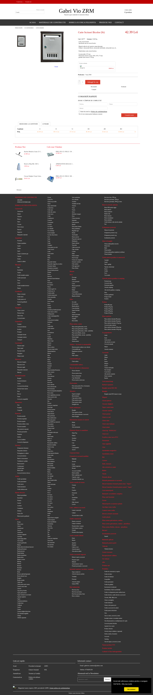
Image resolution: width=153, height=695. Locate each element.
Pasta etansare (50, 376)
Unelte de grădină (108, 584)
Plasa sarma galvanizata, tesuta (79, 326)
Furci (105, 273)
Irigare (19, 304)
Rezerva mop (50, 447)
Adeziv (19, 526)
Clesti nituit (106, 427)
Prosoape (74, 277)
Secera (49, 490)
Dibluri (73, 435)
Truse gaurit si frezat (77, 412)
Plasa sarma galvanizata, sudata (79, 328)
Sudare (19, 259)
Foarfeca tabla (50, 293)
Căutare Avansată (34, 670)
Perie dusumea (51, 388)
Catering (106, 639)
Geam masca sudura (52, 312)
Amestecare (20, 211)
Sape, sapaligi (107, 264)
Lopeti (106, 262)
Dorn (73, 216)
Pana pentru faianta (76, 226)
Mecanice (18, 265)
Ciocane (19, 224)
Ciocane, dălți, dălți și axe (110, 597)
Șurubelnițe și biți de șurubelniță (112, 589)
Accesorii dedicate (21, 326)
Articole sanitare (76, 582)
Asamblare (18, 238)
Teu (48, 532)
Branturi (74, 279)
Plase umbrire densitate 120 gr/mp (112, 323)
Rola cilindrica (51, 461)
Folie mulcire (75, 264)
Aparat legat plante (21, 538)
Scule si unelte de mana (77, 482)
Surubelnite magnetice (109, 450)
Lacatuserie (18, 343)
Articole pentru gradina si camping (113, 278)
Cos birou (49, 226)
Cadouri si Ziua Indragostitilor (112, 651)
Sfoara (49, 505)
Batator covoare (21, 559)
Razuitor (49, 440)
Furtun (49, 305)
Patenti (19, 288)
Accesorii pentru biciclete (110, 623)
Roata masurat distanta (52, 453)
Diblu (48, 257)
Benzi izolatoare (108, 211)
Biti (103, 457)
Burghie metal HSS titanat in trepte (112, 394)
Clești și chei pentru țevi (110, 605)
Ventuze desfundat (108, 367)
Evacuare (74, 579)
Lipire (18, 251)
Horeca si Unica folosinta (82, 22)
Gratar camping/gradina (53, 316)
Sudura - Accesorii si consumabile (80, 344)
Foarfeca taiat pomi (52, 295)
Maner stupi (50, 341)
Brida (18, 572)
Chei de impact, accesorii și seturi (112, 641)
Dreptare (74, 545)
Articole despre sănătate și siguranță (113, 631)
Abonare (18, 190)
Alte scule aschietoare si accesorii (80, 414)
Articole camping (108, 287)
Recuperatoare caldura (109, 555)
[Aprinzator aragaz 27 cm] (50, 166)
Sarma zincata (75, 341)
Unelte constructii (75, 519)
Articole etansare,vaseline (78, 574)
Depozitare (18, 402)
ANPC (46, 666)
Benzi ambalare (108, 220)
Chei (18, 267)
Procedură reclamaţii (35, 666)
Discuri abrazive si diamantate (79, 368)
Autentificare (17, 673)
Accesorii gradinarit (22, 302)
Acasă (14, 666)
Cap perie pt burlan (22, 590)
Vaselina (74, 201)
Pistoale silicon (106, 477)
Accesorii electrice (21, 456)
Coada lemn (50, 208)
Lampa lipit (50, 326)
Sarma (49, 482)
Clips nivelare (75, 249)
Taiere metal (20, 348)
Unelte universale (21, 278)
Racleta (49, 434)
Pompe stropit (107, 296)
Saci (105, 224)
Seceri (105, 269)
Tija (48, 534)
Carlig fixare (20, 603)
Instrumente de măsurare (110, 587)
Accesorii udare (108, 283)
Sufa (48, 515)
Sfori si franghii (107, 241)
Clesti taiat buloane (108, 424)
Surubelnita (50, 524)
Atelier (17, 476)
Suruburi (74, 438)
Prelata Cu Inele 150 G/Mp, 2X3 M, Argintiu (65, 151)
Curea (73, 283)
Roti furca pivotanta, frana (78, 594)
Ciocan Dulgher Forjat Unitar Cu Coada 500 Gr (33, 176)
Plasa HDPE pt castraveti (53, 422)
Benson (72, 271)
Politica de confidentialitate (99, 111)
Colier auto (50, 210)
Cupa (48, 241)
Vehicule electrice (108, 549)
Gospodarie (18, 321)
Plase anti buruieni (108, 497)
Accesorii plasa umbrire (110, 325)
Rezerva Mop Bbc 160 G (31, 164)
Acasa (32, 22)
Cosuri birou (107, 372)
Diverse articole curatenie (110, 514)
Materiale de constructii (52, 22)
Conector (49, 220)
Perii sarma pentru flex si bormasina (81, 386)
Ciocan (49, 197)
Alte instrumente (76, 427)
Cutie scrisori (50, 249)
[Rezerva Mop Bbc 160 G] (18, 166)
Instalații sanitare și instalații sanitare (113, 618)
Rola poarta (50, 463)
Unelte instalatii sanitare (23, 275)
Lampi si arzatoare (76, 523)
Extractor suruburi (76, 262)
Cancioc (19, 588)
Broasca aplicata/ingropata (23, 574)
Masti (73, 353)
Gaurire (19, 503)
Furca (48, 303)
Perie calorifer (50, 384)
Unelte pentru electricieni (110, 610)
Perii (18, 391)
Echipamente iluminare (22, 448)
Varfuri (19, 272)
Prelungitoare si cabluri (23, 453)
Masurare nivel (21, 364)
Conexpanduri (75, 447)
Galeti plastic (106, 517)
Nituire (19, 248)
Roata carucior (75, 237)
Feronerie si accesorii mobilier (79, 456)
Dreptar (49, 272)
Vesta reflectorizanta (77, 294)
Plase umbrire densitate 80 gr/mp (112, 319)
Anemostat (20, 532)
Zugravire (19, 232)
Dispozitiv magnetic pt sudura (54, 264)
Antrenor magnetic (21, 534)
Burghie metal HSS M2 (109, 388)
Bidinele (74, 562)
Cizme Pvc (50, 199)
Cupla (48, 243)
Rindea (73, 224)
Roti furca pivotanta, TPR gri (111, 199)
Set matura (50, 497)
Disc (48, 260)
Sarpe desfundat (51, 484)
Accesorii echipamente (22, 442)
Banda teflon (20, 557)
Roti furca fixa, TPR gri (110, 197)
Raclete (106, 378)
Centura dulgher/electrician (23, 611)
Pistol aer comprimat (52, 405)
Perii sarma (73, 383)
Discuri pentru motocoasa (78, 380)
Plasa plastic (50, 424)
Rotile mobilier (75, 473)
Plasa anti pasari (51, 420)
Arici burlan (20, 540)
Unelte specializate (21, 479)
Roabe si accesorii (76, 521)
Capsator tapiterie (21, 597)
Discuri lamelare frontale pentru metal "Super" (117, 487)
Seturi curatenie (108, 376)
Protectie (18, 413)
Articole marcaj (75, 549)
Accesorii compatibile (22, 399)
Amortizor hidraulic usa (78, 479)
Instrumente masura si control (79, 420)
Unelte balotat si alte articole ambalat (113, 222)
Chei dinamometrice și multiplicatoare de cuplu (115, 621)
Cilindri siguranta (76, 466)
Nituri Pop (74, 433)
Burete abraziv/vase (22, 576)
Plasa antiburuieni (51, 418)
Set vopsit (49, 503)
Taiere (18, 221)
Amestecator (20, 528)
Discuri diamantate (76, 376)
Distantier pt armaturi (52, 268)
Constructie (18, 208)
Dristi (73, 538)
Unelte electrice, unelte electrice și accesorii (114, 595)
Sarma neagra (75, 337)
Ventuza (74, 205)
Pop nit (49, 430)
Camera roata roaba (22, 586)
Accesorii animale (108, 344)
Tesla (48, 530)
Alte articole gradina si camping (112, 290)
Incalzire (19, 329)
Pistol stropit (75, 257)
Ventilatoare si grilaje (22, 461)
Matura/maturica (51, 351)
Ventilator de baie (76, 203)
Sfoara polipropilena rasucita (111, 244)
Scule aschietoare (75, 407)
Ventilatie (74, 576)
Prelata (104, 302)
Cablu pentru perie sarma (23, 584)
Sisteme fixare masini (22, 388)
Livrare (45, 124)
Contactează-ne (17, 677)
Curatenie (105, 352)
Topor (48, 536)
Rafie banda (50, 436)
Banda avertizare (76, 296)
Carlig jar (19, 605)
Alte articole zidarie (76, 551)
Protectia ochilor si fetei (23, 424)
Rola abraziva (50, 459)
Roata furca (50, 451)
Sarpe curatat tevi (76, 572)
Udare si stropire (21, 294)
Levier (49, 334)
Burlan (73, 233)
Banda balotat (20, 553)
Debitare (19, 511)
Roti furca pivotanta (77, 592)
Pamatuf (49, 366)
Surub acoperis (51, 519)
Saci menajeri (107, 370)
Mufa (48, 359)
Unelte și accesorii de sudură (111, 608)
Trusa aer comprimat (52, 538)
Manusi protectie (76, 285)
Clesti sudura (75, 361)
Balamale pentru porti (109, 543)
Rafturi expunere (107, 384)
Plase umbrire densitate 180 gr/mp (112, 327)
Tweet (56, 66)
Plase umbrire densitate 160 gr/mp (112, 329)
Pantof (49, 368)
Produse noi (106, 565)
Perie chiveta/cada (51, 386)
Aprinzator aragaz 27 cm (65, 164)
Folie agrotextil (75, 266)
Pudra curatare (75, 255)
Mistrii (73, 540)
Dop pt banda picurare (52, 270)
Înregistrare (16, 670)
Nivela (49, 361)
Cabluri (74, 513)
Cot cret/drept (50, 230)
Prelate (19, 522)
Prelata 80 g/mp (108, 304)
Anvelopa (19, 536)
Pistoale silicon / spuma (77, 526)
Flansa (49, 287)
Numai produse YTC (108, 645)
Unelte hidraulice (108, 602)
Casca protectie (75, 281)
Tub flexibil (75, 235)
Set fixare (49, 494)
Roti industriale (75, 587)
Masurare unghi (21, 367)
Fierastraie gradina (108, 285)
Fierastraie (74, 493)
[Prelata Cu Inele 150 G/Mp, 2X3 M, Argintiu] (50, 154)
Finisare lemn (20, 313)
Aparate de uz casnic (109, 626)
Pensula (49, 380)
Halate (73, 290)
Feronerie (19, 240)
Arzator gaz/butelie (22, 543)
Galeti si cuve (75, 547)
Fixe (18, 405)
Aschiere (19, 505)
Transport (19, 339)
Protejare (19, 332)
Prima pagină (18, 27)
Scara (48, 486)
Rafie (105, 248)
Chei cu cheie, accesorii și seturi (112, 615)
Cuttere (73, 499)
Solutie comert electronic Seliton (76, 693)
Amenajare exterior (22, 337)
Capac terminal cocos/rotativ (24, 595)
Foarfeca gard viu (51, 289)
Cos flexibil (50, 228)
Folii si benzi (20, 227)
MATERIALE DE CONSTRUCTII (26, 197)
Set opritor (50, 499)
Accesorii (106, 636)
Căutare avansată (40, 9)
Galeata (49, 307)
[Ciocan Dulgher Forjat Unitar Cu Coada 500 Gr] (18, 179)
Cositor (74, 251)
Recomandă (94, 86)
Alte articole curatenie (109, 374)
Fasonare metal (21, 351)
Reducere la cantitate (28, 124)
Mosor (49, 357)
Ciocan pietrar (106, 400)
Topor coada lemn (108, 407)
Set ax (48, 492)
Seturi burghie (75, 416)
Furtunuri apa (107, 281)
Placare (19, 219)
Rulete (73, 422)
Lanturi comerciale (76, 510)
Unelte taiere (20, 296)
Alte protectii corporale (23, 429)
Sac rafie (49, 478)
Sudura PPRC (75, 584)
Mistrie (49, 353)
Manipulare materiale (22, 234)
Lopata (49, 336)
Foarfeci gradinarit (108, 294)
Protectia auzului (21, 416)
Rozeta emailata (51, 467)
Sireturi (74, 288)
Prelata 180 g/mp (108, 311)
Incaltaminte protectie (109, 238)
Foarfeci (74, 490)
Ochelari (49, 363)
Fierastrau (49, 282)
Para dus (49, 374)
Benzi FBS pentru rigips (110, 207)
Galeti (105, 335)
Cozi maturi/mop (107, 381)
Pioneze (49, 403)
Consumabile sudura (76, 364)
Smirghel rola (75, 404)
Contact (119, 22)
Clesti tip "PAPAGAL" (109, 430)
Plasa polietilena (76, 228)
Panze (18, 396)
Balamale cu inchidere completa (112, 494)
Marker (49, 345)
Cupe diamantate (76, 378)
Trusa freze (50, 540)
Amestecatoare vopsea (77, 564)
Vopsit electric (50, 413)
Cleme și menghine (109, 600)
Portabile (19, 407)
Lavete (106, 365)
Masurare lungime (21, 362)
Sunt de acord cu (93, 111)
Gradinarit (18, 291)
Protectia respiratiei (22, 418)
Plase (105, 292)
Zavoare (74, 461)
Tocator (74, 312)
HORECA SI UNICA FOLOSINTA (26, 205)
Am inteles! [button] (131, 689)
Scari (105, 338)
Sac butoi (49, 474)
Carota (19, 607)
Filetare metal (20, 356)
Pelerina (49, 378)
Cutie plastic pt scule (52, 247)
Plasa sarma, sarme (76, 324)
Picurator (49, 399)
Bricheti (19, 570)
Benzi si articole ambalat (110, 205)
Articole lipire (20, 468)
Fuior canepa (50, 301)
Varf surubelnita (76, 197)
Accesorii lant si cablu (77, 515)
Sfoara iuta (107, 246)
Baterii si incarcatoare (22, 458)
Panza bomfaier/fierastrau (53, 370)
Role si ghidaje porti (77, 475)
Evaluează (123, 86)
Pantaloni (19, 434)
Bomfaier (19, 567)
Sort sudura (50, 507)
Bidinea (19, 563)
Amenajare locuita (21, 334)
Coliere (73, 445)
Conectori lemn (74, 453)
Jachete (19, 437)
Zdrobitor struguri (76, 214)
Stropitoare (50, 511)
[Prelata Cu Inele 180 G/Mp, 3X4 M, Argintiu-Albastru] (50, 179)
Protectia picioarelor (22, 431)
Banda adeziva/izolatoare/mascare (25, 547)
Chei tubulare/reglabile (22, 613)
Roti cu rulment (76, 596)
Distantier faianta (51, 266)
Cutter (48, 251)
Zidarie (19, 214)
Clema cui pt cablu (52, 201)
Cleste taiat (105, 420)
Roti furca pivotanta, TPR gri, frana (113, 201)
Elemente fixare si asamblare (79, 430)
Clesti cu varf (106, 417)
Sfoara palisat (107, 250)
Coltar (48, 216)
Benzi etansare (107, 216)
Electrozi (49, 276)
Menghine (19, 353)
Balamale (74, 459)
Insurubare (20, 498)
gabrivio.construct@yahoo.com (93, 665)
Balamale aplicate (107, 539)
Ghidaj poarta (50, 314)
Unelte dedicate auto (22, 489)
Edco (71, 299)
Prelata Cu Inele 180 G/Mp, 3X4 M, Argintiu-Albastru (65, 176)
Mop (48, 355)
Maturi (106, 346)
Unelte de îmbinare (109, 576)
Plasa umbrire (106, 316)
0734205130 (89, 669)
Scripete (49, 488)
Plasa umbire (50, 426)
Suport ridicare (75, 243)
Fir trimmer (50, 284)
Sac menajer (50, 476)
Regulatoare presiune (77, 351)
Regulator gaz (75, 230)
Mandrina (49, 339)
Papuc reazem (50, 372)
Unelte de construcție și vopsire (112, 571)
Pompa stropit (50, 428)
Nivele (73, 425)
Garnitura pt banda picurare (54, 309)
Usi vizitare (105, 559)
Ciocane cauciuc (107, 410)
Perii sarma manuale (77, 388)
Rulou (48, 472)
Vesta (73, 208)
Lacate (73, 464)
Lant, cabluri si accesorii (77, 507)
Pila (48, 401)
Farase (106, 361)
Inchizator (49, 322)
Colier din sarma (51, 212)
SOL (45, 670)
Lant (48, 330)
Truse (18, 280)
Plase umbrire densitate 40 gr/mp (112, 321)
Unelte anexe (20, 484)
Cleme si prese (20, 310)
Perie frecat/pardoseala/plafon (54, 391)
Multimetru (74, 241)
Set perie (49, 501)
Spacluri (74, 543)
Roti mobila (50, 465)
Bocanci (19, 565)
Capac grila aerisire (22, 592)
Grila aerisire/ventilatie (52, 320)
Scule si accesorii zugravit (78, 554)
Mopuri (106, 363)
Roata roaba (50, 455)
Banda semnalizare (21, 555)
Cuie (48, 237)
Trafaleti (74, 318)
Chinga (19, 615)
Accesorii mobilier (76, 471)
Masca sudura (50, 347)
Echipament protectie (109, 227)
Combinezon (50, 218)
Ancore (74, 449)
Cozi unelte (107, 275)
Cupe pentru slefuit (76, 398)
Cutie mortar (50, 253)
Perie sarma (50, 393)
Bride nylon (20, 470)
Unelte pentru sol (21, 299)
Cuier (48, 239)
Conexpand (50, 222)
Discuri (19, 394)
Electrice (18, 445)
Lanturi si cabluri (21, 261)
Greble (106, 271)
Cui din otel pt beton (52, 235)
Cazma (19, 609)
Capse (18, 599)
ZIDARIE (19, 200)
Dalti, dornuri (75, 502)
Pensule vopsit (75, 559)
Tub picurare (50, 544)
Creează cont (28, 2)
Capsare (19, 256)
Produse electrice (108, 628)
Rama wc (49, 438)
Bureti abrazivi (75, 396)
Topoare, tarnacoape (109, 267)
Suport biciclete (76, 310)
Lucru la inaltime (21, 439)
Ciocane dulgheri (107, 404)
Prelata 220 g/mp (108, 313)
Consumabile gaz (76, 349)
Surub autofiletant (51, 522)
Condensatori (20, 466)
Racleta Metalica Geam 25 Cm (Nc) (33, 151)
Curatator (49, 245)
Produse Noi (105, 22)
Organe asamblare (21, 243)
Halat (73, 253)
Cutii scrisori (40, 27)
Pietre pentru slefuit (76, 402)
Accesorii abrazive (21, 381)
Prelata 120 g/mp (108, 307)
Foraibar (49, 299)
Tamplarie (18, 308)
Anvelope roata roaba (109, 507)
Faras (48, 280)
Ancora (19, 530)
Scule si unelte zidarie (76, 535)
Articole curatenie (108, 349)
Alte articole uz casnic (109, 342)
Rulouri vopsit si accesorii (78, 557)
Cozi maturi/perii (107, 490)
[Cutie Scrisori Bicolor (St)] (52, 62)
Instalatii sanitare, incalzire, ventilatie (82, 569)
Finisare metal (20, 345)
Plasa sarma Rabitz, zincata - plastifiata (81, 335)
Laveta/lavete (50, 332)
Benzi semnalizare (108, 218)
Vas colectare (75, 199)
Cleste (48, 203)
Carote (19, 383)
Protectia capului (21, 421)
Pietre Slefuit (75, 268)
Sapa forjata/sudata (52, 480)
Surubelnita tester (108, 454)
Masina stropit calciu (52, 349)
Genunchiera (75, 292)
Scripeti (74, 530)
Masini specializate (22, 495)
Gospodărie (107, 579)
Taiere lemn (20, 315)
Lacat (48, 324)
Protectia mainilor (21, 426)
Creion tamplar (51, 233)
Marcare (19, 372)
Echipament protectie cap (110, 235)
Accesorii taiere (21, 318)
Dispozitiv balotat (51, 262)
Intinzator (74, 220)
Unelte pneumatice (21, 481)
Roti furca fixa (75, 590)
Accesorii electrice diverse (23, 473)
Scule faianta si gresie (77, 528)
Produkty (105, 569)
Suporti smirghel (76, 394)
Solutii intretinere (21, 486)
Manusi (49, 343)
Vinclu (73, 210)
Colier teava (50, 214)
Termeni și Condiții (34, 673)
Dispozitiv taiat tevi (76, 239)
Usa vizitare (50, 546)
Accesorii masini (20, 375)
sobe (103, 562)
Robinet (49, 457)
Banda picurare (21, 551)
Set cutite (74, 302)
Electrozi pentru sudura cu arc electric (81, 347)
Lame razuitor (50, 328)
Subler (49, 513)
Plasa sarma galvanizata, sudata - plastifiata (82, 331)
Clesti (18, 283)
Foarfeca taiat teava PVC (110, 437)
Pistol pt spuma (51, 409)
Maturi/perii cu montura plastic (112, 504)
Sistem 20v (20, 513)
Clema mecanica (76, 218)
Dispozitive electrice (22, 450)
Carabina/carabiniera (22, 601)
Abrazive (19, 216)
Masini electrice (20, 492)
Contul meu (19, 2)
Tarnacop (49, 526)
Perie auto (49, 382)
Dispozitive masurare (22, 370)
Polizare (19, 500)
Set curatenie (75, 304)
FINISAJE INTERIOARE (23, 202)
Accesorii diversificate (22, 386)
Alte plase (74, 339)
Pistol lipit (49, 407)
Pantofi (106, 536)
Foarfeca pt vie (51, 291)
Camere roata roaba (108, 510)
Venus (17, 519)
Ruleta (49, 470)
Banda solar (107, 213)
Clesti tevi (105, 434)
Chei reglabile (106, 444)
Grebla (49, 318)
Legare (19, 246)
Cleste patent (106, 414)
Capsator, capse (76, 477)
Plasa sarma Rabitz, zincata (78, 333)
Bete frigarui (75, 316)
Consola (49, 224)
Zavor (73, 212)
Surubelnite (20, 270)
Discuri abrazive (76, 370)
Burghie (19, 378)
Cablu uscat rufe (76, 247)
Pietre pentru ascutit (77, 400)
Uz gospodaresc (29, 27)
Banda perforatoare (22, 549)
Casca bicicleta (75, 308)
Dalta (48, 255)
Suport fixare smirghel (52, 517)
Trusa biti (74, 245)
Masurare (18, 359)
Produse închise (107, 648)
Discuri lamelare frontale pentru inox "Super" (117, 484)
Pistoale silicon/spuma (77, 532)
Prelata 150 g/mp (108, 309)
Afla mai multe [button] (127, 684)
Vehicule (105, 546)
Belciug (19, 561)
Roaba (49, 449)
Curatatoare (20, 508)
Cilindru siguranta (21, 617)
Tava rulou (50, 528)
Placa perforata (51, 415)
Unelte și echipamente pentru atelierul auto (114, 592)
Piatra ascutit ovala (52, 397)
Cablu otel (19, 582)
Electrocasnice (20, 463)
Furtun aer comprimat (77, 260)
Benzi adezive (107, 209)
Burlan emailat (20, 580)
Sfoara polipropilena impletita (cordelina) (114, 252)
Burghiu (19, 578)
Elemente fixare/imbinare (53, 278)
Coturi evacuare (107, 552)
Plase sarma (20, 524)
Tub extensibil (50, 542)
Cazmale (106, 260)
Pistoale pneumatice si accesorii (79, 566)
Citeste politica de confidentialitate (59, 688)
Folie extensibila (51, 297)
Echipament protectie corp (110, 232)
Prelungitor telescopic (52, 432)
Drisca (49, 274)
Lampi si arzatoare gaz (22, 253)
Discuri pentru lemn (77, 373)
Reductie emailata (51, 445)
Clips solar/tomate (51, 205)
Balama (19, 545)
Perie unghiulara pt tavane (53, 395)
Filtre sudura (75, 355)
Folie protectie (75, 222)
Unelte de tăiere (108, 574)
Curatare (19, 324)
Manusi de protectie (109, 230)
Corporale (19, 410)
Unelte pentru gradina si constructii (113, 257)
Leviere (74, 504)
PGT (71, 275)
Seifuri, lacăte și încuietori (110, 634)
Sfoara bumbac (108, 254)
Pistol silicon (50, 411)
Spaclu (49, 509)
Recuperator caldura (52, 443)
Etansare (19, 229)
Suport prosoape (76, 314)
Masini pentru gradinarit (23, 516)
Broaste (74, 468)
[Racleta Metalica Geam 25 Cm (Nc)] (18, 154)
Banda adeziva (75, 306)
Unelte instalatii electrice (23, 285)
